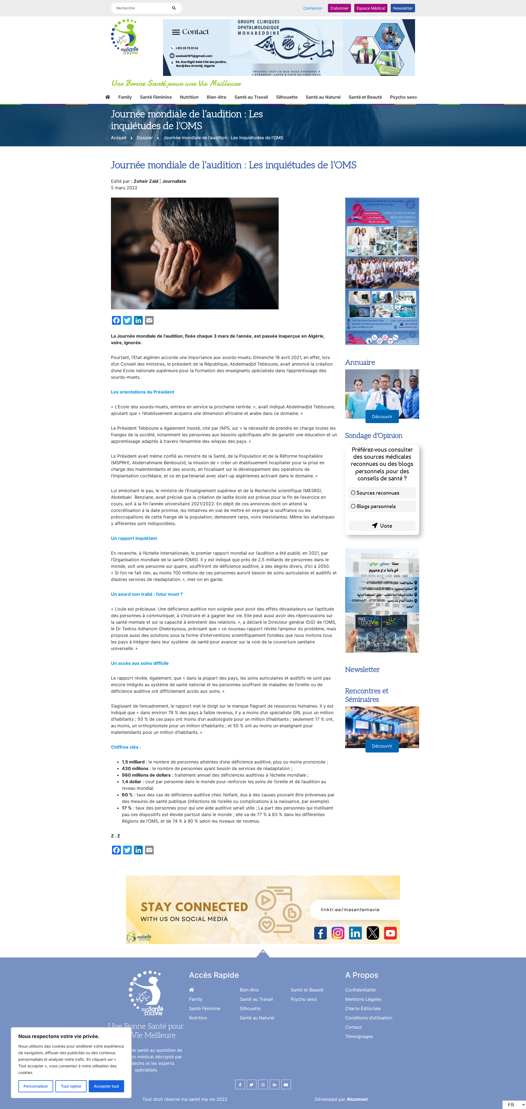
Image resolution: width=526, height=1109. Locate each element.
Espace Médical (371, 8)
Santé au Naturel (323, 97)
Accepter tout (106, 1086)
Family (125, 97)
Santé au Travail (251, 97)
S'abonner (339, 8)
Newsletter (403, 8)
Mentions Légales (363, 999)
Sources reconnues (378, 492)
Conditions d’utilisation (368, 1017)
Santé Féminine (156, 97)
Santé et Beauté (365, 97)
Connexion (312, 8)
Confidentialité (360, 990)
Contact (353, 1027)
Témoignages (359, 1036)
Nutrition (189, 97)
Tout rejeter (71, 1086)
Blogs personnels (376, 506)
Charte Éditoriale (363, 1008)
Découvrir (382, 416)
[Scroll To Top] (263, 953)
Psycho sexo (403, 97)
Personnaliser (36, 1086)
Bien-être (216, 97)
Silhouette (287, 97)
